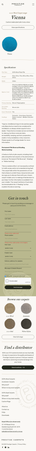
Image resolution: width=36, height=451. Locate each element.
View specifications (18, 27)
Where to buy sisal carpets (10, 398)
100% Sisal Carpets (8, 393)
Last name (8, 218)
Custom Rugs (6, 401)
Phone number (9, 235)
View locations (18, 367)
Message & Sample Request (13, 268)
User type (8, 244)
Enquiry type (8, 252)
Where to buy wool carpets (11, 388)
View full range (18, 337)
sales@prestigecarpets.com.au (12, 431)
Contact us (5, 409)
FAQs (3, 412)
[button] (33, 4)
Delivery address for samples (13, 261)
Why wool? (5, 385)
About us (5, 406)
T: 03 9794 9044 (7, 429)
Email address (9, 226)
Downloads (5, 415)
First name (8, 211)
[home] (18, 4)
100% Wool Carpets (8, 379)
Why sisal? (5, 396)
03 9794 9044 (21, 206)
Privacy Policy (22, 444)
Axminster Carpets (8, 382)
